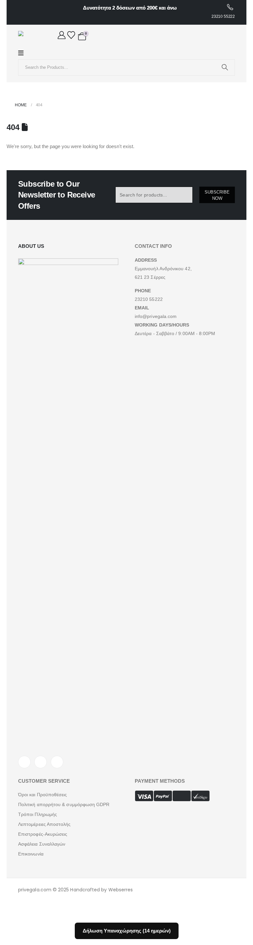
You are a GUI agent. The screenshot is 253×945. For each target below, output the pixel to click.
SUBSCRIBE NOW (217, 195)
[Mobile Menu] (24, 53)
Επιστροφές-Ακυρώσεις (42, 834)
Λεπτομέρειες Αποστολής (44, 824)
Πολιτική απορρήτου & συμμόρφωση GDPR (64, 804)
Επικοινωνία (30, 853)
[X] (40, 762)
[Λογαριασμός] (62, 35)
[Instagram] (57, 762)
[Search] (225, 67)
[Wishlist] (71, 35)
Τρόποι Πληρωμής (37, 814)
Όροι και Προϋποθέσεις (42, 794)
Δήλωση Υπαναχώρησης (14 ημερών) (127, 930)
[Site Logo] (31, 36)
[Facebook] (24, 762)
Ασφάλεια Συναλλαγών (41, 844)
